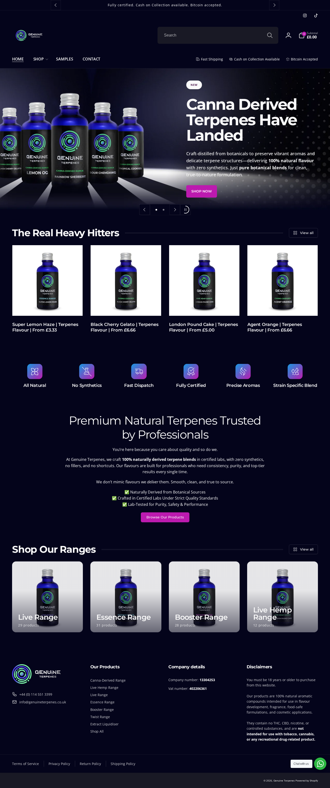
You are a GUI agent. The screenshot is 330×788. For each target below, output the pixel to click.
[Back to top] (322, 780)
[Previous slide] (144, 209)
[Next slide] (175, 209)
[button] (40, 59)
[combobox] (218, 35)
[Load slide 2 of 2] (163, 209)
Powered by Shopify (306, 780)
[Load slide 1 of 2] (156, 209)
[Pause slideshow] (185, 209)
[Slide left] (56, 5)
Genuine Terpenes (284, 780)
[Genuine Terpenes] (36, 682)
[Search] (270, 35)
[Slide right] (274, 5)
